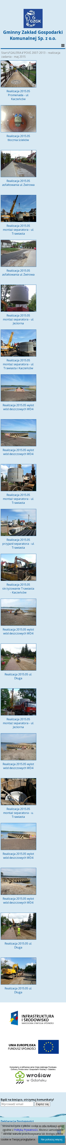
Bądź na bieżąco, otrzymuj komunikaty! (27, 1100)
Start (4, 53)
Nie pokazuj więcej (51, 1139)
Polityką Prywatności (26, 1129)
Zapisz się (42, 1104)
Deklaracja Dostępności (17, 1121)
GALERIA (15, 53)
